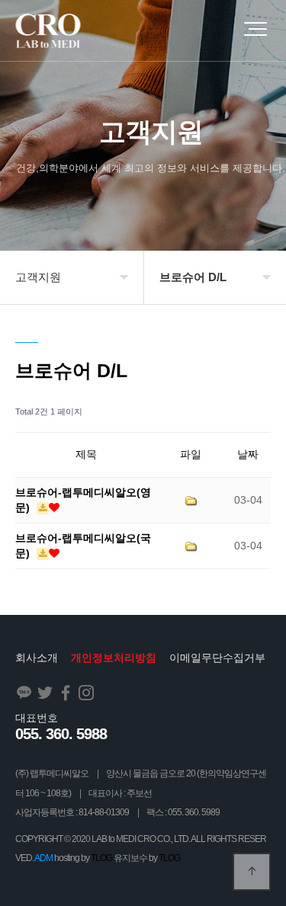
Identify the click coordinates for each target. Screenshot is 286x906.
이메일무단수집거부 (217, 657)
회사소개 (36, 657)
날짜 (248, 454)
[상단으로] (252, 872)
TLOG (101, 858)
